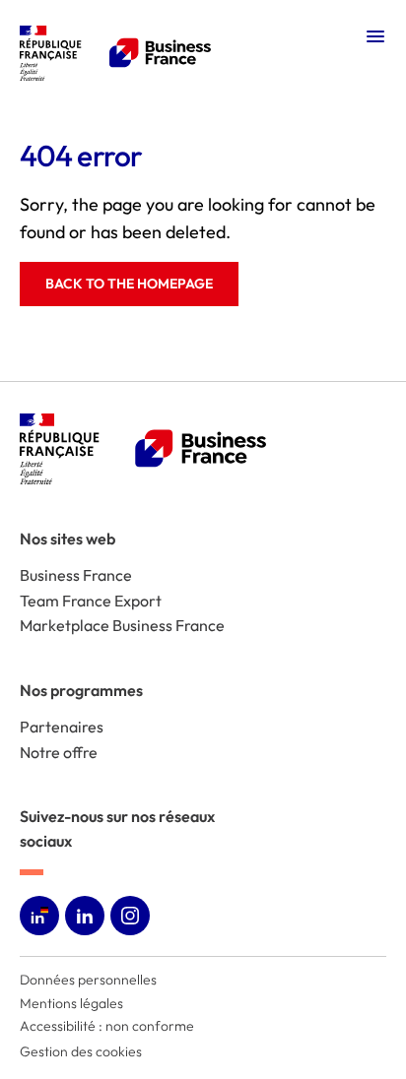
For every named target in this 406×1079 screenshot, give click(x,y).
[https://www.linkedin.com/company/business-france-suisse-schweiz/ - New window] (84, 915)
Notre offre (59, 752)
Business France (76, 575)
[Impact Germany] (203, 53)
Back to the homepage (129, 283)
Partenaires (61, 726)
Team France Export (91, 600)
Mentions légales (71, 1003)
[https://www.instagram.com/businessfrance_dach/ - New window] (130, 915)
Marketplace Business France (122, 625)
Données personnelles (88, 979)
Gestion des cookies (81, 1051)
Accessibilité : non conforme (107, 1026)
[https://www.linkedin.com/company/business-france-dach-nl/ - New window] (39, 915)
